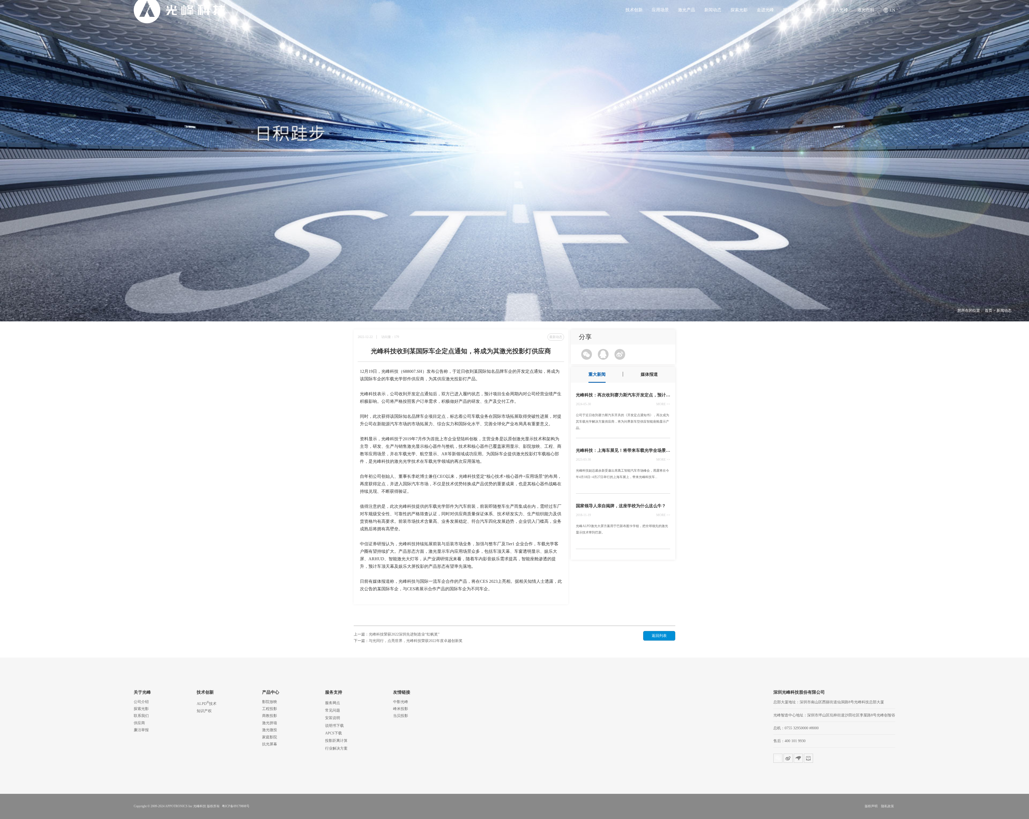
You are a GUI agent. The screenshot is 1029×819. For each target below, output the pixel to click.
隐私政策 (887, 806)
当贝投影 (400, 716)
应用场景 (660, 10)
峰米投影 (400, 709)
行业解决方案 (336, 748)
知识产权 (204, 711)
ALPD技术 (207, 703)
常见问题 (332, 710)
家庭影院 (269, 737)
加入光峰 (839, 10)
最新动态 (555, 337)
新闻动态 (712, 10)
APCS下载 (333, 733)
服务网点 (332, 703)
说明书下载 (334, 726)
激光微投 (269, 730)
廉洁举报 (141, 730)
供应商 (139, 723)
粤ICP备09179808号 (235, 806)
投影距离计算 (336, 741)
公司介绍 (141, 702)
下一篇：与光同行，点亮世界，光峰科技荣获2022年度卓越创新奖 (408, 641)
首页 (988, 311)
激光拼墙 (269, 723)
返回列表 (659, 636)
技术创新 (634, 10)
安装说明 (332, 718)
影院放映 (269, 702)
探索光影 (739, 10)
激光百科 (865, 10)
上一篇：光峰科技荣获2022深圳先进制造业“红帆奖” (396, 634)
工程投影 (269, 709)
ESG (818, 10)
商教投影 (269, 716)
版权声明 (871, 806)
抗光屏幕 (269, 744)
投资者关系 (793, 10)
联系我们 (141, 716)
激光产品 (686, 10)
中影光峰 (400, 702)
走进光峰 (765, 10)
